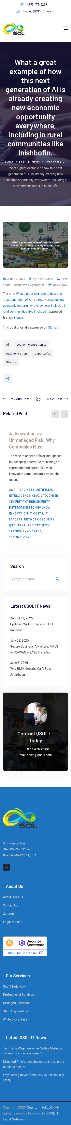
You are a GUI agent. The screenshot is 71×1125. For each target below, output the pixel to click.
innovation (18, 513)
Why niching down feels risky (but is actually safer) (33, 1077)
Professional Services (18, 995)
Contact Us (10, 905)
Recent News (20, 285)
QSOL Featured (21, 525)
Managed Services (16, 1003)
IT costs (36, 513)
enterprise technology (29, 507)
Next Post (55, 399)
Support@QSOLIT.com (37, 11)
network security (39, 519)
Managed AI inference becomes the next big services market (33, 1064)
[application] (70, 1124)
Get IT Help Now (14, 986)
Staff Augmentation (16, 1011)
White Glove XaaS (15, 1019)
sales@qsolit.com (39, 755)
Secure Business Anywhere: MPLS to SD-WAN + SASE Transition (34, 649)
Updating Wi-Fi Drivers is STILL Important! (32, 627)
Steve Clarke (45, 279)
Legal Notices (12, 922)
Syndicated (37, 285)
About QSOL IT (13, 897)
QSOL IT (52, 1113)
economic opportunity (31, 344)
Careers (8, 914)
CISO (36, 495)
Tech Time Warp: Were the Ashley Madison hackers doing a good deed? (32, 1050)
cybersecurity (37, 501)
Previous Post (19, 399)
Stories (18, 317)
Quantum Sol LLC (39, 1107)
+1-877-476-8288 (35, 749)
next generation (16, 353)
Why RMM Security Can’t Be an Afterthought (31, 672)
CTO (44, 495)
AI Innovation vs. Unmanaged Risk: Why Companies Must (32, 439)
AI (7, 344)
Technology (19, 537)
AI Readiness (24, 489)
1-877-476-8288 (37, 4)
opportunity (42, 353)
